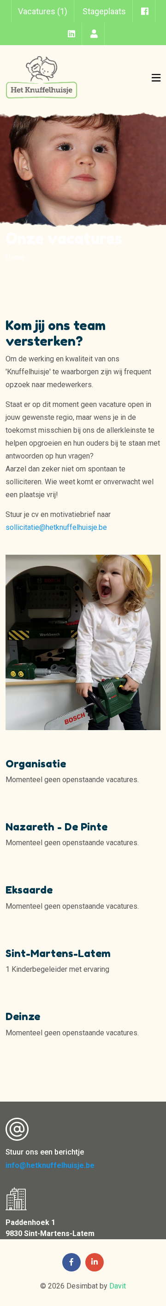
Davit (117, 1286)
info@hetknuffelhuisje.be (50, 1165)
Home (15, 257)
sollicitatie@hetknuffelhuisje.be (56, 527)
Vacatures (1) (42, 11)
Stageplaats (104, 11)
